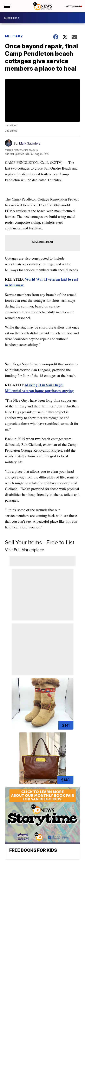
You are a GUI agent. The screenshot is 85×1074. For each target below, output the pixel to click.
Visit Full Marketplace (24, 550)
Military (14, 36)
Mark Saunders (29, 143)
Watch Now (73, 6)
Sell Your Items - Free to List (39, 542)
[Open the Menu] (7, 6)
